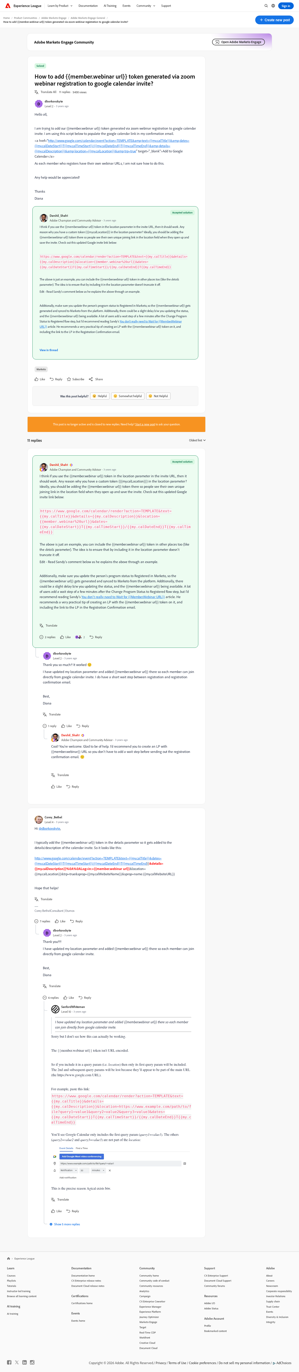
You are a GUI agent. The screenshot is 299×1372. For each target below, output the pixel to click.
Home (6, 17)
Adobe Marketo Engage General (88, 17)
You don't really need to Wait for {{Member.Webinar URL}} (123, 597)
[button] (274, 20)
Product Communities (25, 17)
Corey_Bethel (53, 817)
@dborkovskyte (49, 828)
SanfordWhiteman (73, 1007)
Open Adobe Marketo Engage (241, 42)
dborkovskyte (54, 101)
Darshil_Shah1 (59, 215)
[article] (115, 551)
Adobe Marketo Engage (54, 17)
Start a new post (145, 424)
